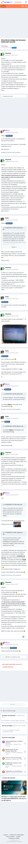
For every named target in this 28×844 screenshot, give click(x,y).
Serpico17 (7, 766)
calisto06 (7, 657)
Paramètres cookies (14, 838)
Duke (7, 218)
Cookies (18, 836)
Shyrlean (5, 46)
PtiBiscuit (7, 772)
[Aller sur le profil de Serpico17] (3, 763)
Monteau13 (8, 752)
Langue (5, 835)
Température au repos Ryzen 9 (13, 771)
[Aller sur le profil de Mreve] (2, 131)
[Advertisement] (14, 23)
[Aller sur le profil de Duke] (2, 219)
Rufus (9, 404)
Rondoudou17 (8, 744)
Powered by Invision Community (14, 841)
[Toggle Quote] (3, 227)
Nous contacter (10, 836)
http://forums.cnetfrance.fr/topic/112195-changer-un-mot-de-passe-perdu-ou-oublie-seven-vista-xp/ (13, 603)
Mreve (18, 426)
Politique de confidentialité (17, 835)
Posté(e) (11, 55)
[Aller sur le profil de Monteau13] (3, 750)
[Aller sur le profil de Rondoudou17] (3, 742)
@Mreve (7, 421)
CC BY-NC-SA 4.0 (14, 840)
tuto (21, 369)
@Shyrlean (9, 135)
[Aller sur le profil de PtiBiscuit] (3, 772)
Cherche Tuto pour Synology (13, 757)
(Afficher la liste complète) (19, 725)
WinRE (24, 559)
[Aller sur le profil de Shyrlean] (2, 54)
